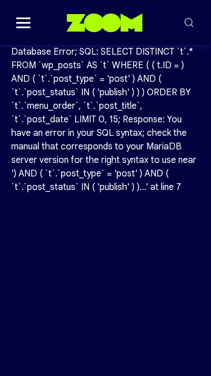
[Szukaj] (189, 22)
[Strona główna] (104, 22)
